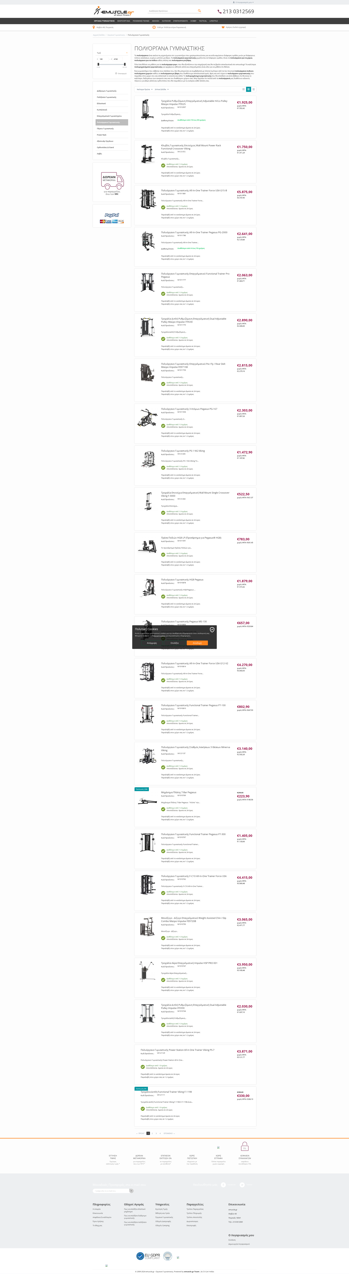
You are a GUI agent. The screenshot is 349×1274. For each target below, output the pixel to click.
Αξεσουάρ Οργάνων (105, 141)
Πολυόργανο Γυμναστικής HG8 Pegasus (182, 579)
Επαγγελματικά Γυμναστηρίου (109, 116)
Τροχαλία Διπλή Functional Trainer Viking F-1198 (166, 1091)
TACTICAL (203, 21)
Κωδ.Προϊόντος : (168, 107)
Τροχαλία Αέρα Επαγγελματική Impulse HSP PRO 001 (189, 963)
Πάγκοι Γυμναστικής (105, 128)
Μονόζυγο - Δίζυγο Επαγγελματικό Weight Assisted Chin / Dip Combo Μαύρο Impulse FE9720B (193, 919)
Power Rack (101, 135)
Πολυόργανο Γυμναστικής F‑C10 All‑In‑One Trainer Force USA (194, 876)
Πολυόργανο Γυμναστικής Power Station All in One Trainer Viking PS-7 (177, 1049)
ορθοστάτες (162, 81)
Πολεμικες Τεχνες (141, 21)
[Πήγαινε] (131, 1191)
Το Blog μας (97, 1225)
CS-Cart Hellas (208, 1271)
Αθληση (155, 21)
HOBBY (193, 21)
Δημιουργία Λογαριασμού (239, 1244)
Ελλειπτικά (101, 103)
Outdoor (166, 21)
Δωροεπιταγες (192, 1221)
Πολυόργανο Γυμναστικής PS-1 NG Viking (183, 450)
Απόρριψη (152, 642)
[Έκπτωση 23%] (147, 800)
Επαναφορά (122, 73)
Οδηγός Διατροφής (163, 1221)
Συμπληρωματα (180, 21)
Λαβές (99, 153)
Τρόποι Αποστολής (194, 1217)
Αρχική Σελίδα (99, 35)
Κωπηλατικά (102, 109)
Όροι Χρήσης (98, 1221)
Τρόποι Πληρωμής (194, 1213)
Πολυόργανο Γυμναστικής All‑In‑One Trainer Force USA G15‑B (194, 190)
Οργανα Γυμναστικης (104, 21)
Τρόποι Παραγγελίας (195, 1209)
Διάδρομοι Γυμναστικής (106, 91)
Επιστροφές (191, 1225)
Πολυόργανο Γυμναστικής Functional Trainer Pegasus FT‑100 (193, 705)
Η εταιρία (96, 1209)
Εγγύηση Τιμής (161, 1209)
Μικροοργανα (123, 21)
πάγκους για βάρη (141, 81)
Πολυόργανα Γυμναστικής (108, 122)
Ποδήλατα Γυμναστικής (106, 97)
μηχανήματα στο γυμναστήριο (173, 55)
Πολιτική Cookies (158, 635)
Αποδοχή (197, 642)
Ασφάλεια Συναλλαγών (102, 1217)
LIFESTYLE (214, 21)
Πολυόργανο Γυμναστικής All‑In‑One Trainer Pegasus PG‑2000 (194, 232)
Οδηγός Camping (162, 1225)
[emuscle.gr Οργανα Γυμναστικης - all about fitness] (114, 11)
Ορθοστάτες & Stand (105, 147)
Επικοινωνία (98, 1213)
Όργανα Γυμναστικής (164, 1217)
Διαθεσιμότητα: (167, 120)
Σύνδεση (232, 1240)
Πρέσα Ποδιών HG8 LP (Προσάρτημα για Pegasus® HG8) (191, 537)
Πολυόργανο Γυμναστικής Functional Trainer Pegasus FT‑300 (193, 834)
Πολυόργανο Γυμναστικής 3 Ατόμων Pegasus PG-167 (189, 408)
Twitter (249, 1185)
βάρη (168, 58)
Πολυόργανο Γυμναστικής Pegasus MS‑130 (184, 621)
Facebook (231, 1185)
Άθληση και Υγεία (162, 1213)
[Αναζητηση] (199, 10)
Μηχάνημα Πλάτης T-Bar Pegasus (178, 792)
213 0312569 (238, 11)
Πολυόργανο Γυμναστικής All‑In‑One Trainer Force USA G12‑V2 (194, 663)
